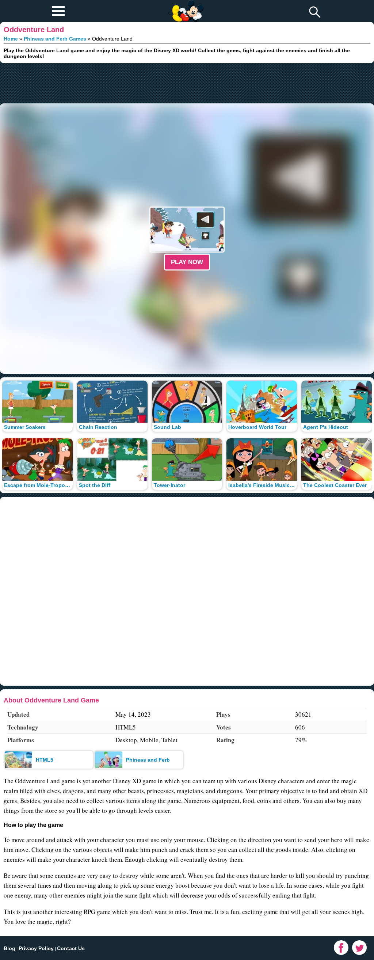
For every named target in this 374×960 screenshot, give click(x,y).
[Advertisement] (187, 83)
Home (11, 39)
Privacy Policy (36, 948)
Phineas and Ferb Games (55, 39)
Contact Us (71, 948)
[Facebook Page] (341, 947)
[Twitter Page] (359, 947)
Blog (9, 948)
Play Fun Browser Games (185, 5)
